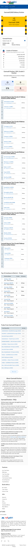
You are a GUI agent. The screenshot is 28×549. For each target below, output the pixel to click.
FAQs (3, 501)
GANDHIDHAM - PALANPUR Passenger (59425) (11, 330)
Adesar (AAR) (7, 222)
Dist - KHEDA (6, 143)
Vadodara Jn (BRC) (8, 106)
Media (3, 508)
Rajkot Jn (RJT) (7, 167)
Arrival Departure (6, 479)
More (9, 9)
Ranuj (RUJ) (7, 311)
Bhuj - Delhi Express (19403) (7, 367)
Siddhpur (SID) (7, 279)
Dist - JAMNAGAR (7, 173)
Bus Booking (11, 4)
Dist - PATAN (6, 219)
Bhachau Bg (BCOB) (8, 197)
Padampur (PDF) (8, 258)
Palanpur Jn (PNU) (8, 136)
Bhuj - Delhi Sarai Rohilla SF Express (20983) (10, 365)
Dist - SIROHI (6, 178)
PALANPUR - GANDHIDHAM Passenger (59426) (11, 333)
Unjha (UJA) (6, 207)
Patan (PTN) (7, 299)
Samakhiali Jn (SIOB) (9, 187)
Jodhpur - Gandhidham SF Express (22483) (10, 362)
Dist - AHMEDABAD (8, 103)
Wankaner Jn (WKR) (8, 161)
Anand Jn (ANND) (8, 146)
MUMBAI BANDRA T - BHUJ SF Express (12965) (11, 341)
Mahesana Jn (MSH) (8, 131)
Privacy (14, 546)
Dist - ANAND (6, 148)
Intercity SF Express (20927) (7, 336)
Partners (4, 503)
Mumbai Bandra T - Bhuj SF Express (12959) (10, 338)
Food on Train (5, 491)
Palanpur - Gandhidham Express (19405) (9, 354)
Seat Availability (5, 476)
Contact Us (4, 499)
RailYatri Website (22, 437)
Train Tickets (11, 2)
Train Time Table (5, 474)
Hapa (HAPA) (7, 172)
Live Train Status (5, 470)
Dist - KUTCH (6, 188)
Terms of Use (22, 545)
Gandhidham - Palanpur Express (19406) (9, 344)
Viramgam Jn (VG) (8, 126)
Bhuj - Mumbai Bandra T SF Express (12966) (10, 352)
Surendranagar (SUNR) (9, 156)
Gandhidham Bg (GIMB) (9, 202)
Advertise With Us (6, 504)
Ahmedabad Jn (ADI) (9, 101)
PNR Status (4, 472)
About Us (4, 497)
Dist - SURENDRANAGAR (8, 158)
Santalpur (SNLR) (8, 217)
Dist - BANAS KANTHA (8, 138)
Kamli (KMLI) (7, 307)
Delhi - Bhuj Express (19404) (7, 357)
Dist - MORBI (6, 163)
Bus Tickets (4, 487)
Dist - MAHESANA (7, 132)
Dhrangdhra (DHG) (8, 192)
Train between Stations (7, 478)
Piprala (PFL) (8, 248)
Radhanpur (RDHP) (8, 227)
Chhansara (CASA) (8, 315)
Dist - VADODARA (7, 108)
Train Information (12, 6)
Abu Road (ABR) (7, 177)
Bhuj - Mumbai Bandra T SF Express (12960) (10, 346)
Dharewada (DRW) (8, 303)
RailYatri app (13, 437)
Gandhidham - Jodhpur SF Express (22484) (10, 359)
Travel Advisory (5, 481)
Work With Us (5, 506)
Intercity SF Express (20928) (7, 349)
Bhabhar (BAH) (7, 233)
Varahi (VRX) (8, 253)
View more (14, 371)
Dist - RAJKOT (6, 168)
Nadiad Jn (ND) (7, 141)
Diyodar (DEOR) (8, 238)
